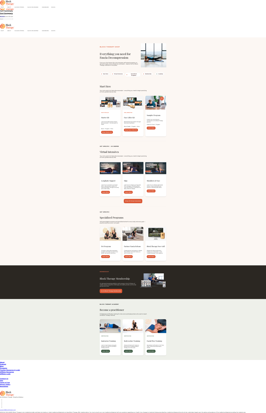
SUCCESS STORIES (19, 7)
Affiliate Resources (7, 372)
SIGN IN (53, 7)
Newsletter (4, 386)
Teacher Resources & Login (10, 370)
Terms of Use (5, 382)
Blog (1, 366)
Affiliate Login (5, 374)
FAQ (1, 380)
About (2, 362)
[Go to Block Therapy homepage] (7, 4)
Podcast (3, 364)
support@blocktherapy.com (8, 410)
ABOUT (9, 7)
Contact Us (4, 379)
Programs (3, 368)
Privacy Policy (5, 384)
